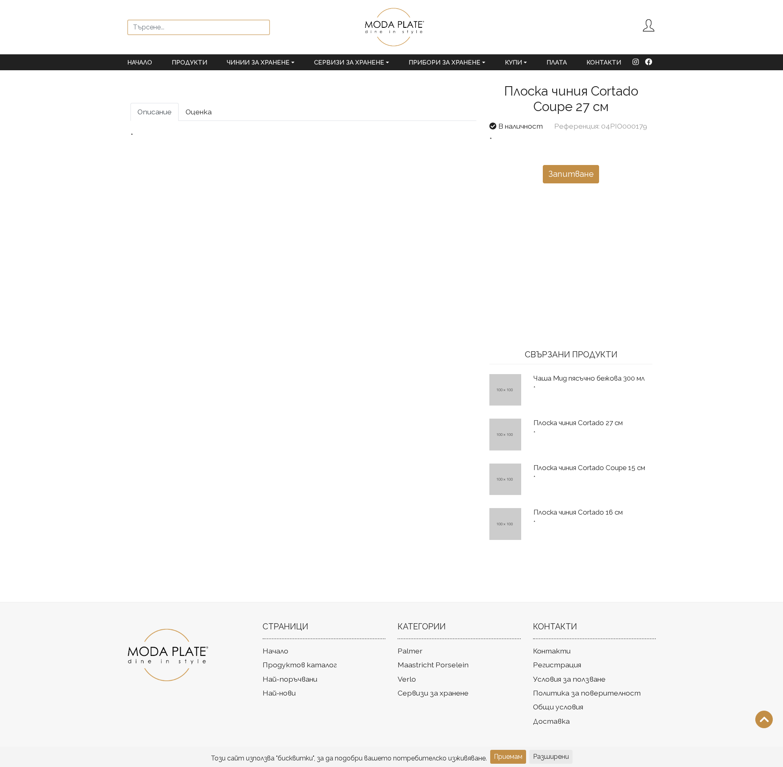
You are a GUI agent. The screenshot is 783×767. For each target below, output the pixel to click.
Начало (139, 62)
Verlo (407, 679)
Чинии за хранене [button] (258, 62)
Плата (556, 62)
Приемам (508, 756)
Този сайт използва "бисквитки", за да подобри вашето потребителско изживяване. (349, 758)
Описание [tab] (154, 111)
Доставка (551, 721)
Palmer (410, 651)
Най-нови (279, 693)
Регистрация (557, 664)
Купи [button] (513, 62)
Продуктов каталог (300, 664)
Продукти (189, 62)
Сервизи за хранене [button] (349, 62)
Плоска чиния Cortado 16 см (578, 512)
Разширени (551, 756)
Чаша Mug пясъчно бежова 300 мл (589, 378)
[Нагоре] (764, 719)
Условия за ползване (569, 679)
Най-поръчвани (290, 679)
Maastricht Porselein (433, 664)
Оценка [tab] (199, 111)
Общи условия (558, 706)
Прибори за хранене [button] (444, 62)
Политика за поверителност (587, 693)
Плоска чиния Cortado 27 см (578, 423)
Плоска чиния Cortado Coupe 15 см (589, 468)
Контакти (603, 62)
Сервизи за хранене (433, 693)
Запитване (571, 174)
